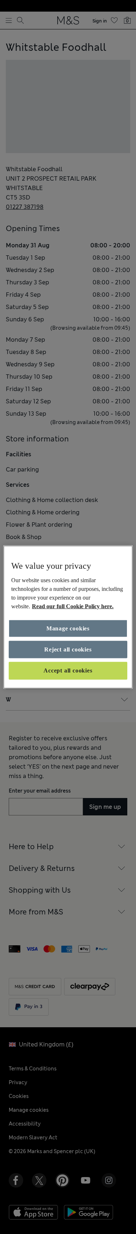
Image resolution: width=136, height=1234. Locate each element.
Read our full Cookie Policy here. (73, 606)
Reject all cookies (67, 649)
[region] (67, 617)
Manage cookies (68, 628)
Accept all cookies (68, 670)
